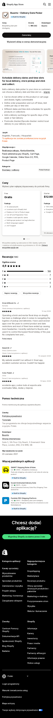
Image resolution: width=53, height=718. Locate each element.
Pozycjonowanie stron (37, 601)
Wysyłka (31, 606)
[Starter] (25, 239)
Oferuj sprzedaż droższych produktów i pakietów (38, 589)
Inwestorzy (32, 638)
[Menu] (49, 4)
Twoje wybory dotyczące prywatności (20, 710)
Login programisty (10, 684)
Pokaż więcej (7, 339)
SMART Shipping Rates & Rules (23, 467)
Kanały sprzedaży (10, 568)
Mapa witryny (8, 703)
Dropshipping (33, 571)
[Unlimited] (28, 239)
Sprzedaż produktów (12, 581)
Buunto (44, 26)
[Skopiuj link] (18, 303)
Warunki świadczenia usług (15, 690)
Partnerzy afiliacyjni (36, 653)
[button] (26, 472)
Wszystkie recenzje (31, 293)
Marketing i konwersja (12, 596)
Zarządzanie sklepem (12, 601)
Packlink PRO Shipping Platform (23, 498)
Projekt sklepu (9, 591)
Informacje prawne (36, 658)
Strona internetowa (11, 439)
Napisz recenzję (10, 293)
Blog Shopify (8, 646)
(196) (35, 26)
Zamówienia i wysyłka (12, 586)
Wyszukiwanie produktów (9, 574)
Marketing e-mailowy (37, 596)
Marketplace (33, 576)
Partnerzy (31, 648)
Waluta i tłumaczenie (37, 611)
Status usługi (33, 663)
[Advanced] (27, 239)
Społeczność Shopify (12, 641)
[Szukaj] (44, 4)
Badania (6, 651)
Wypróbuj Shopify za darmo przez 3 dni (26, 536)
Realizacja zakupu (10, 150)
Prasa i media (33, 643)
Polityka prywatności (12, 416)
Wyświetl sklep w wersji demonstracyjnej (26, 42)
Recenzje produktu (36, 581)
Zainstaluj (26, 35)
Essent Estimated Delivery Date (23, 483)
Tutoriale (6, 420)
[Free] (24, 239)
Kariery (30, 633)
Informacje (32, 628)
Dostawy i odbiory (10, 170)
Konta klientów (27, 150)
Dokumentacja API (10, 636)
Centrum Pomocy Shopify (10, 629)
